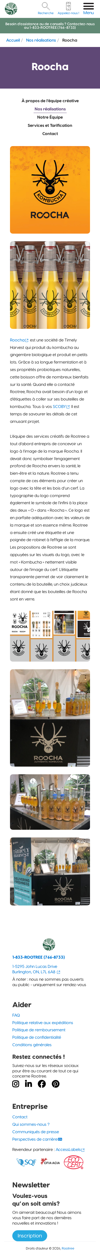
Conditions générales (32, 1044)
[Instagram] (15, 1084)
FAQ (16, 1015)
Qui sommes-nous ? (30, 1124)
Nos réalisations (41, 40)
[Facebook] (42, 1084)
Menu (88, 12)
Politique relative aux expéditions (42, 1022)
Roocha (17, 340)
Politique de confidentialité (36, 1037)
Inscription (30, 1236)
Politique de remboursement (38, 1029)
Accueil (13, 40)
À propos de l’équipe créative (50, 100)
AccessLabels (68, 1149)
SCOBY (59, 406)
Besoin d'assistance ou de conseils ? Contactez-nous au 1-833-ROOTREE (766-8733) (50, 25)
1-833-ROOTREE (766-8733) (38, 957)
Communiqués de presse (35, 1131)
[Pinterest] (56, 1084)
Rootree (68, 1248)
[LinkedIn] (28, 1084)
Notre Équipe (50, 117)
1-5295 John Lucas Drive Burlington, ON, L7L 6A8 (34, 969)
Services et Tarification (50, 125)
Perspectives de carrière (34, 1139)
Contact (50, 133)
